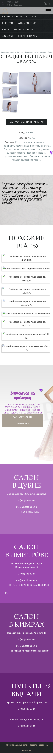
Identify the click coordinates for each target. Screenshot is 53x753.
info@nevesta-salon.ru (26, 506)
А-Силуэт (7, 36)
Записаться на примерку (22, 420)
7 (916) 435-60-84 (26, 500)
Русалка (31, 17)
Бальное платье (12, 17)
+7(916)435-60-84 (12, 2)
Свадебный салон (8, 52)
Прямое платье (24, 29)
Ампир (6, 29)
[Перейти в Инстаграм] (49, 4)
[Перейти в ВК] (46, 4)
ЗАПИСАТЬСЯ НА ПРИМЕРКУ (27, 121)
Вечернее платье (27, 36)
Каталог (20, 52)
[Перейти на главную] (5, 10)
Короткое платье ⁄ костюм (19, 23)
